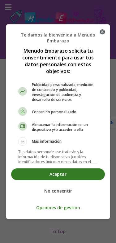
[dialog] (58, 121)
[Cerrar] (102, 32)
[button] (58, 141)
